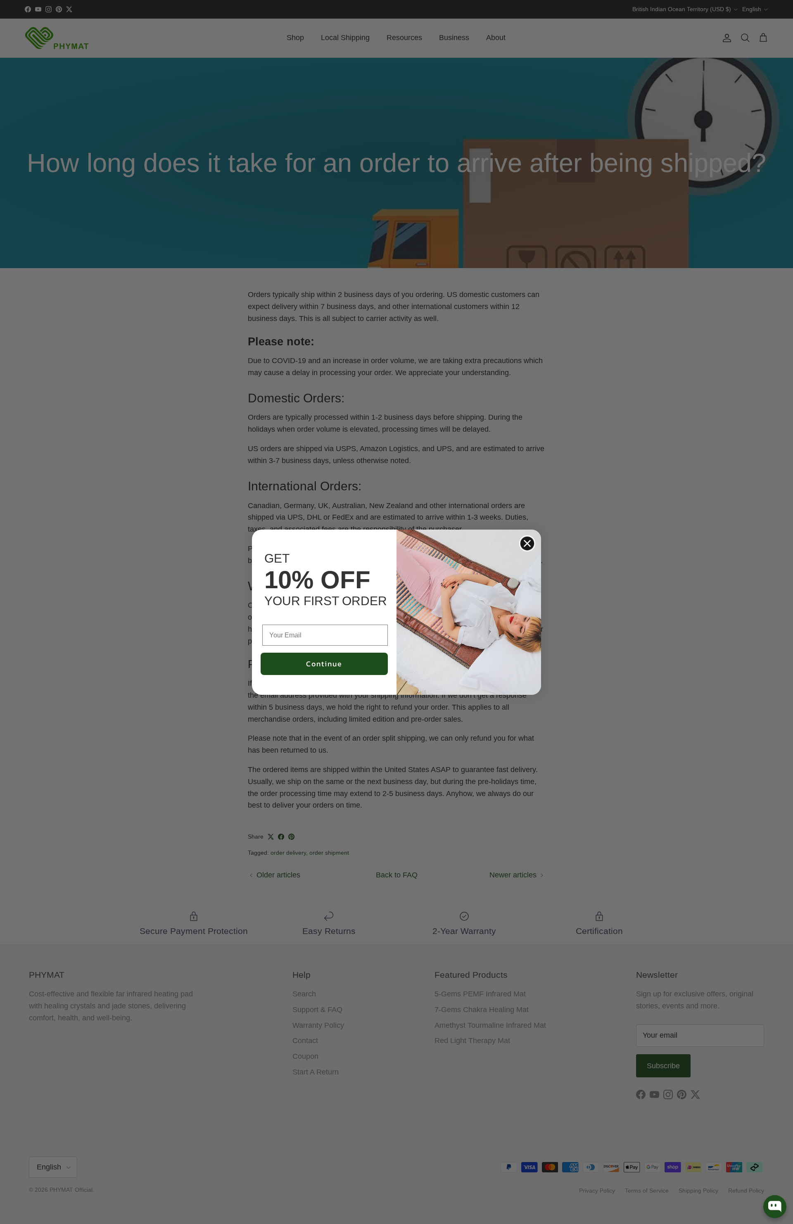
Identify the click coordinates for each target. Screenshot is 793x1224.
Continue (324, 663)
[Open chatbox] (774, 1206)
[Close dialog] (527, 543)
